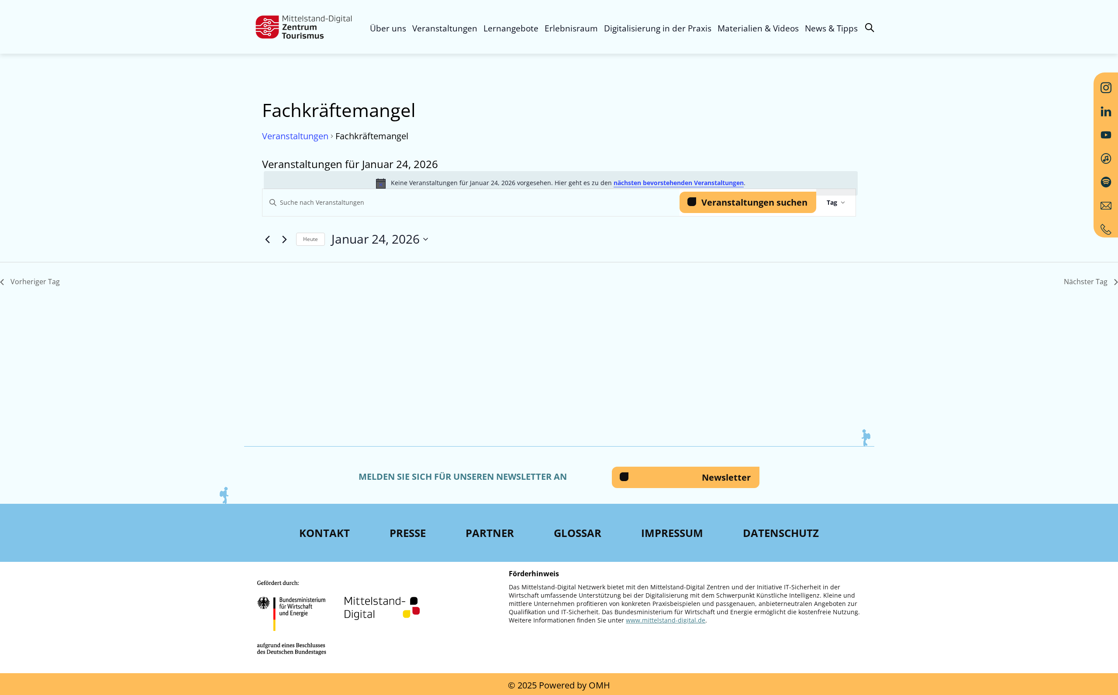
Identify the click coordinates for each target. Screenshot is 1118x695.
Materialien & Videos (758, 28)
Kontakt (324, 533)
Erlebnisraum (571, 28)
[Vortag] (267, 239)
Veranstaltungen (444, 28)
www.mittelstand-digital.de (665, 620)
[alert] (561, 183)
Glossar (577, 533)
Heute (310, 239)
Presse (408, 533)
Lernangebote (510, 28)
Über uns (388, 28)
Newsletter (726, 477)
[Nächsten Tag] (284, 239)
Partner (490, 533)
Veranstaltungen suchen (754, 202)
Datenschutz (781, 533)
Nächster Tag (1086, 281)
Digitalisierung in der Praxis (657, 28)
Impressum (672, 533)
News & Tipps (831, 28)
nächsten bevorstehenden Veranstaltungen (679, 183)
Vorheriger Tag (35, 281)
